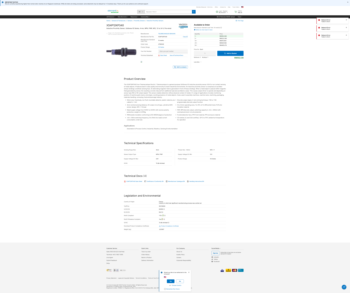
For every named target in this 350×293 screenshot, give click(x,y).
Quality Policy (180, 254)
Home (108, 20)
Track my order (146, 251)
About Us (179, 251)
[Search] (194, 12)
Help (229, 7)
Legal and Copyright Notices (126, 278)
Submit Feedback (111, 260)
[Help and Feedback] (344, 287)
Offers (216, 7)
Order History (145, 254)
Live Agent (109, 257)
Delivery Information (147, 260)
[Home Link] (113, 11)
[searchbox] (168, 12)
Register (225, 11)
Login (220, 11)
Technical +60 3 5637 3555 (114, 254)
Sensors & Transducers (119, 20)
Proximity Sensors (139, 20)
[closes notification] (348, 2)
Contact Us (223, 7)
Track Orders (235, 7)
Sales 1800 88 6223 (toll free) (115, 251)
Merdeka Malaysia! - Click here (204, 7)
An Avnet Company (111, 285)
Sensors (129, 20)
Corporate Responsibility (183, 260)
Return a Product (146, 257)
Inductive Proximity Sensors (155, 20)
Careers (178, 257)
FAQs (108, 263)
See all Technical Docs (176, 55)
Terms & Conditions (141, 278)
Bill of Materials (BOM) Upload (226, 17)
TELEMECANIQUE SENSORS (166, 33)
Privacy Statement (111, 278)
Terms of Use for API (154, 278)
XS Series (161, 47)
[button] (110, 16)
